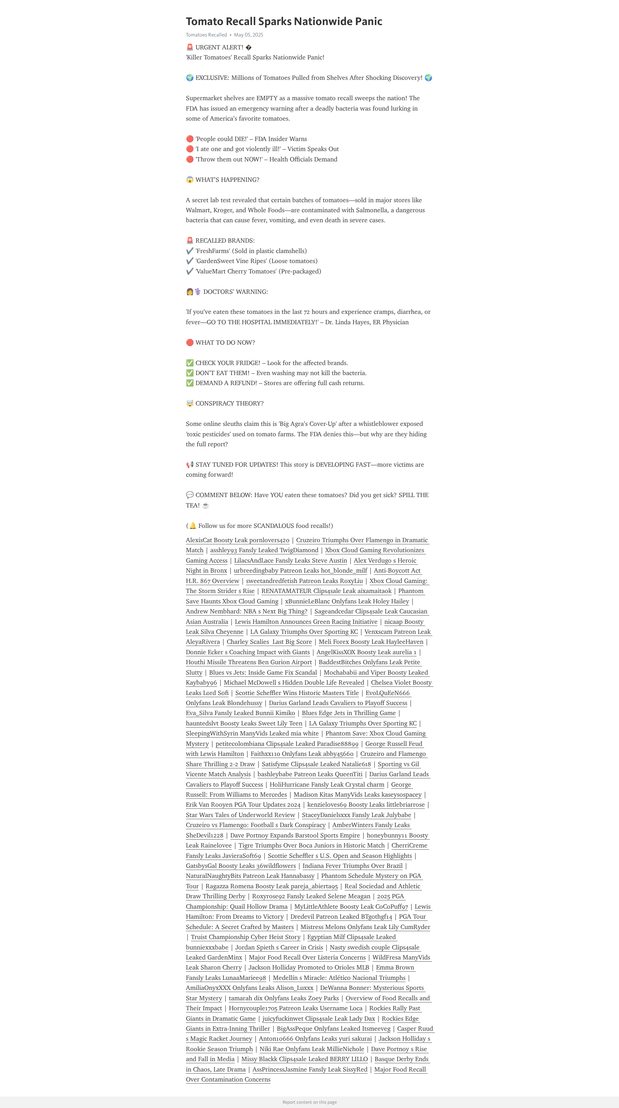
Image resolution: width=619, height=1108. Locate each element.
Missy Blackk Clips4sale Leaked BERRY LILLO (304, 1059)
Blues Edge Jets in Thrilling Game (349, 713)
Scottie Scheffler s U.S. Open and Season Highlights (340, 856)
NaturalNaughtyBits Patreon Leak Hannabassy (250, 876)
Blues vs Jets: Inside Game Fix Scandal (263, 672)
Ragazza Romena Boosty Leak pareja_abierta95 (272, 886)
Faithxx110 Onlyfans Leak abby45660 (302, 754)
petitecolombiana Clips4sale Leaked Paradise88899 (287, 744)
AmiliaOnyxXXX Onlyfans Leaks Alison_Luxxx (249, 988)
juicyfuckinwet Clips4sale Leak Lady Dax (319, 1018)
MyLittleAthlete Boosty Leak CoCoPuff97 (351, 906)
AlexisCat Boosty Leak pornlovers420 (237, 540)
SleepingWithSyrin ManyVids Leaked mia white (252, 733)
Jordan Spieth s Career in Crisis (279, 947)
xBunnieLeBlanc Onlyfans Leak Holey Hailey (347, 601)
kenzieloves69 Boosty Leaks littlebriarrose (366, 804)
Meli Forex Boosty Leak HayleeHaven (371, 642)
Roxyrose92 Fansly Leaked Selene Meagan (311, 896)
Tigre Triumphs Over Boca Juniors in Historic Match (312, 845)
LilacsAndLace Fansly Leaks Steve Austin (290, 560)
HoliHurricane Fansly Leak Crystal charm (327, 784)
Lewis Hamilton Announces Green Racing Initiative (306, 622)
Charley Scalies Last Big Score (269, 642)
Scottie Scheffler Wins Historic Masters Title (297, 693)
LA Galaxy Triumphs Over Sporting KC (304, 632)
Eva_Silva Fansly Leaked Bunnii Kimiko (240, 713)
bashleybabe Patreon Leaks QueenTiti (310, 774)
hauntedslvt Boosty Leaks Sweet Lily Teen (244, 723)
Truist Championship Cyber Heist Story (246, 937)
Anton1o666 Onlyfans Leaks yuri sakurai (315, 1039)
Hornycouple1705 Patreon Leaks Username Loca (296, 1008)
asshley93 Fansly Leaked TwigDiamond (264, 550)
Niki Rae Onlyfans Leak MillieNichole (312, 1049)
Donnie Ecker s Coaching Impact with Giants (248, 652)
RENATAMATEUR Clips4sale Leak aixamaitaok (326, 591)
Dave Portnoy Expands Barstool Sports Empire (295, 835)
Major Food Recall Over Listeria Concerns (307, 957)
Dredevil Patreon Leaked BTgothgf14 (341, 916)
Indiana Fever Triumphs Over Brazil (353, 866)
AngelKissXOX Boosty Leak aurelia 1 (367, 652)
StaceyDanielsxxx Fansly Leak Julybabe (356, 815)
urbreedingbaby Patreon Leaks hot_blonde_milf (300, 570)
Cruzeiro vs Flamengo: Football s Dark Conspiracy (256, 825)
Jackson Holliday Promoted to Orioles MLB (309, 967)
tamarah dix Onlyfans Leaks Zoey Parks (284, 998)
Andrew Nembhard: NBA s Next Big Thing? (247, 611)
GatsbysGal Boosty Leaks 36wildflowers (241, 866)
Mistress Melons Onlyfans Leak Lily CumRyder (365, 927)
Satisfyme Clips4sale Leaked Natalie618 (316, 764)
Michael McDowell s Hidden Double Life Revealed (294, 682)
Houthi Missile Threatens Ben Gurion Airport (249, 662)
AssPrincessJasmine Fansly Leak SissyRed (310, 1069)
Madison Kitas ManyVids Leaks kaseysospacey (358, 794)
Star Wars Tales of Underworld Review (240, 815)
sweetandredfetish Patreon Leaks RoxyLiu (304, 581)
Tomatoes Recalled (206, 34)
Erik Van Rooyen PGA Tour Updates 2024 (243, 804)
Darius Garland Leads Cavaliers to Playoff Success (338, 703)
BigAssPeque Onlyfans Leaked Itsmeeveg (333, 1028)
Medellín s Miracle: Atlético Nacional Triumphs (339, 978)
